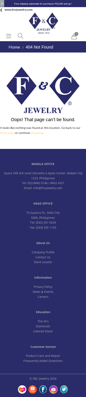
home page (7, 132)
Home (14, 46)
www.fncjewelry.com (19, 9)
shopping (37, 132)
